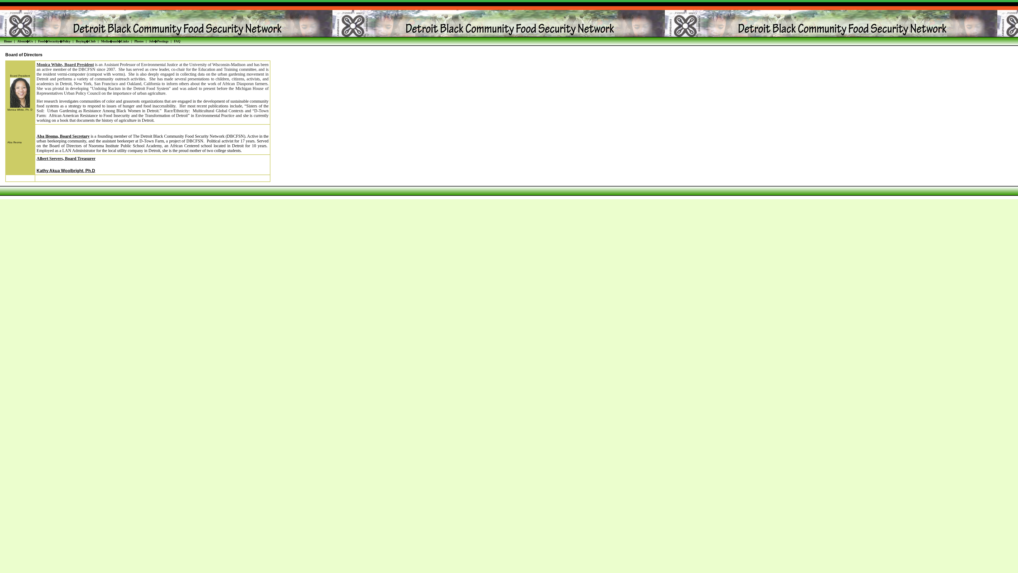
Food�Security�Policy (54, 41)
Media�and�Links (115, 41)
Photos (139, 41)
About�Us (25, 41)
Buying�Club (86, 41)
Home (8, 41)
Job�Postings (159, 41)
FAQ (177, 41)
